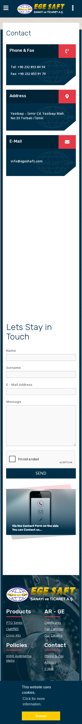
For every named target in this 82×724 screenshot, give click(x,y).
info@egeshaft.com (27, 161)
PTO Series (14, 622)
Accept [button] (41, 716)
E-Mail (49, 669)
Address (50, 662)
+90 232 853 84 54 (31, 67)
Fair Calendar (54, 629)
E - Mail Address (19, 384)
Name (11, 350)
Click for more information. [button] (34, 701)
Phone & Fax (54, 656)
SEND (41, 473)
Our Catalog (53, 635)
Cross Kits (13, 635)
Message (13, 401)
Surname (13, 367)
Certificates (52, 622)
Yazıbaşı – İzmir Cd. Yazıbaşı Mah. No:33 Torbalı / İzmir (38, 115)
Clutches (12, 629)
